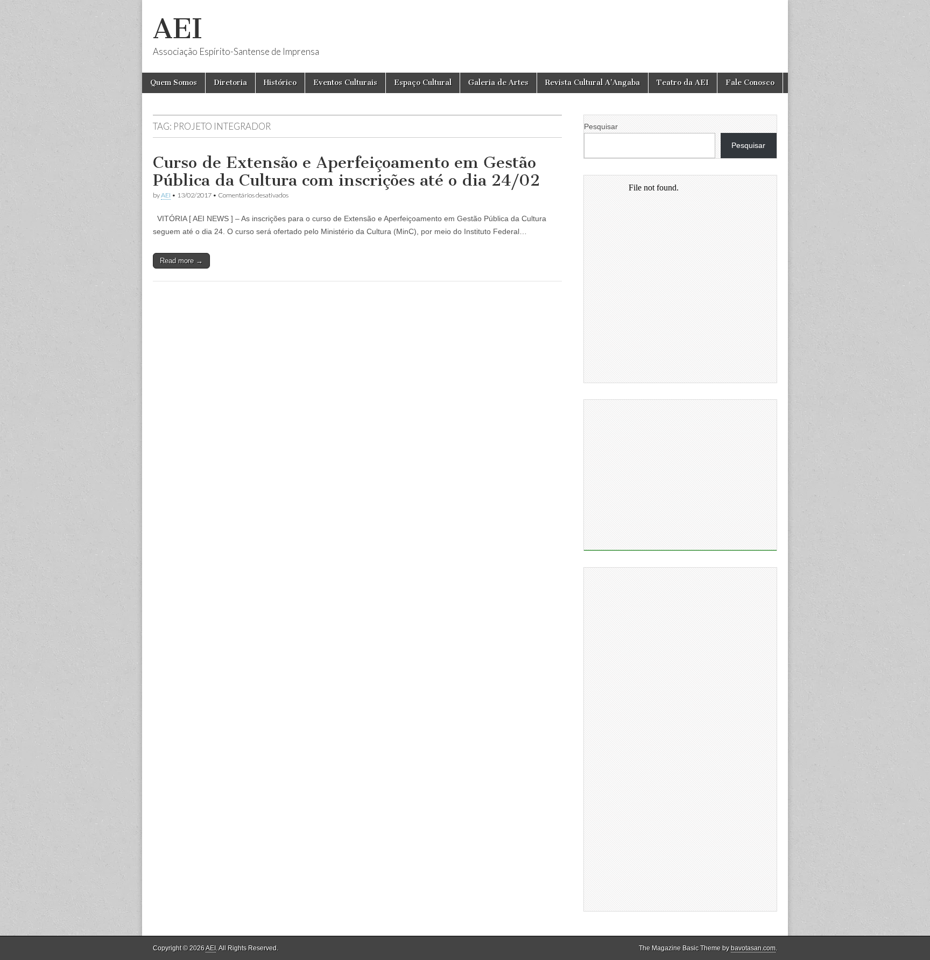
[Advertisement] (680, 475)
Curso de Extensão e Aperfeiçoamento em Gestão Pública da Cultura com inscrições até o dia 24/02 (346, 171)
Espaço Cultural (423, 82)
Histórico (280, 82)
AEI (177, 28)
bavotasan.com (753, 948)
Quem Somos (173, 82)
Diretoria (230, 82)
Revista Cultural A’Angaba (592, 82)
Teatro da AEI (683, 82)
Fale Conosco (749, 82)
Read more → (181, 261)
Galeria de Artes (498, 82)
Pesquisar (601, 126)
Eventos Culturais (345, 82)
